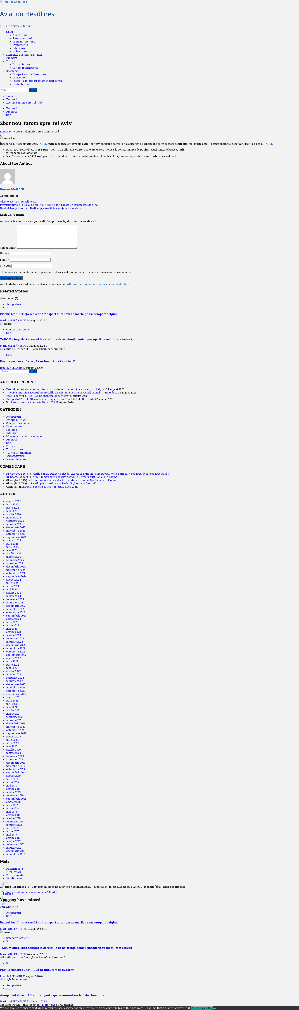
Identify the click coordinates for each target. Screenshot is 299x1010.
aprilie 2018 (13, 815)
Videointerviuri (22, 51)
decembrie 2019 (15, 762)
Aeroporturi (19, 35)
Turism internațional (25, 67)
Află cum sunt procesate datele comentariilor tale (98, 284)
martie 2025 (13, 556)
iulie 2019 (12, 779)
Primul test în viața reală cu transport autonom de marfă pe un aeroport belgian (59, 314)
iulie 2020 (12, 739)
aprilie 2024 (13, 592)
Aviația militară (22, 38)
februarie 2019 (15, 795)
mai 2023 (11, 628)
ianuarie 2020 (14, 759)
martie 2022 (13, 674)
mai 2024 (11, 589)
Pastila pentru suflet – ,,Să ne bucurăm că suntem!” (37, 361)
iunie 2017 (12, 831)
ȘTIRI (9, 31)
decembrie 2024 (16, 566)
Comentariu (8, 247)
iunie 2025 (12, 547)
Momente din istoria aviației (24, 54)
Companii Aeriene (23, 41)
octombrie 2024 (15, 573)
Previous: (49, 204)
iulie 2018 (12, 805)
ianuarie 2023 (14, 641)
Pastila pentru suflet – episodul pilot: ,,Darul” (52, 486)
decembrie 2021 (15, 684)
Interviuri (18, 48)
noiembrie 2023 (15, 609)
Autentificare (14, 868)
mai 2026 (11, 511)
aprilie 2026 (13, 514)
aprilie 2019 (13, 788)
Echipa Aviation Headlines (29, 74)
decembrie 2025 (16, 527)
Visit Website (9, 201)
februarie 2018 (15, 821)
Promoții (11, 57)
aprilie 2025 (13, 553)
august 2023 (13, 618)
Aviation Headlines (27, 13)
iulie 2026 (12, 504)
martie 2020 (13, 752)
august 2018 (13, 801)
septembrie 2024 (16, 576)
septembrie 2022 (16, 654)
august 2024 (13, 579)
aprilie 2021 (13, 710)
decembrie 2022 (16, 645)
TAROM (43, 143)
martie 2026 (13, 517)
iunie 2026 (12, 507)
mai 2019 (11, 785)
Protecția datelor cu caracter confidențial (38, 80)
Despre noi (12, 71)
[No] (214, 1008)
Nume (4, 253)
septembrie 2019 (16, 772)
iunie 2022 (12, 664)
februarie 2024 (15, 599)
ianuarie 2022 (14, 681)
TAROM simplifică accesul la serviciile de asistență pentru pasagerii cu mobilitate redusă (66, 339)
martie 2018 (13, 818)
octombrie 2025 (15, 533)
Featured (11, 108)
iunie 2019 (12, 782)
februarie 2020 (15, 756)
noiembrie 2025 (15, 530)
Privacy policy (204, 1008)
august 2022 (13, 658)
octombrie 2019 (15, 769)
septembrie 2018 (16, 798)
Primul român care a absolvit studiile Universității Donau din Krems (74, 476)
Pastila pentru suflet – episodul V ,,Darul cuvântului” (63, 483)
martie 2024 (13, 596)
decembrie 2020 (16, 723)
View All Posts (27, 201)
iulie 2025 (12, 543)
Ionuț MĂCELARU (11, 367)
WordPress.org (15, 878)
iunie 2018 (12, 808)
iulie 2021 (12, 700)
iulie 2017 (12, 828)
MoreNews (48, 1004)
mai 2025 (11, 550)
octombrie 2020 (15, 730)
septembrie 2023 (16, 615)
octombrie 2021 (15, 690)
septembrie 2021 (16, 694)
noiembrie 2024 (15, 569)
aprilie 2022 (13, 671)
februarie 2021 (15, 716)
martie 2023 (13, 635)
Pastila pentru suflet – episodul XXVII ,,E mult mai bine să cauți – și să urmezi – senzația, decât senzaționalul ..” (101, 473)
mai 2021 (11, 707)
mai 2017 (11, 834)
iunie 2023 (12, 625)
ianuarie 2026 (14, 524)
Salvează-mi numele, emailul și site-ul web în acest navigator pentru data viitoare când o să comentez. (68, 272)
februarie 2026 (15, 520)
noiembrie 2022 (15, 648)
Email (4, 259)
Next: (40, 208)
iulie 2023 (12, 622)
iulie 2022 (12, 661)
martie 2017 (13, 841)
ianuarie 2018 (14, 824)
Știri (9, 114)
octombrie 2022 (15, 651)
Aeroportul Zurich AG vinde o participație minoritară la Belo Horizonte (50, 399)
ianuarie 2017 (14, 847)
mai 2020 (11, 746)
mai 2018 (11, 811)
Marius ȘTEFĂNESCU (13, 320)
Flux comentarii (16, 875)
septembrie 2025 (16, 537)
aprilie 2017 (13, 837)
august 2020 (13, 736)
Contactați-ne (20, 84)
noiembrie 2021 (15, 687)
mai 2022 (11, 667)
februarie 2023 (15, 638)
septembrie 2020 (16, 733)
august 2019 (13, 775)
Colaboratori (20, 77)
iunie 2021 (12, 703)
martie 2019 (13, 792)
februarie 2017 (15, 844)
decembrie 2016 (15, 850)
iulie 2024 (12, 582)
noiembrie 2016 (15, 854)
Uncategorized (15, 455)
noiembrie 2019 (15, 766)
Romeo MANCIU (10, 131)
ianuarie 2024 (14, 602)
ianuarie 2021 (14, 720)
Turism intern (21, 64)
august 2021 (13, 697)
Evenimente (20, 44)
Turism (10, 61)
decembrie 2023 (16, 605)
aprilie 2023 (13, 631)
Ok (193, 1008)
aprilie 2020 (13, 749)
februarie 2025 (15, 560)
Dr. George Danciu (17, 473)
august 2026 (13, 501)
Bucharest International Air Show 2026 (30, 402)
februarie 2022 (15, 677)
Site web (5, 265)
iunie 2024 (12, 586)
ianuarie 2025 (14, 563)
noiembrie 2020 (15, 726)
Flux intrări (13, 871)
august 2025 (13, 540)
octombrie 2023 (15, 612)
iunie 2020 (12, 743)
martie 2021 (13, 713)
